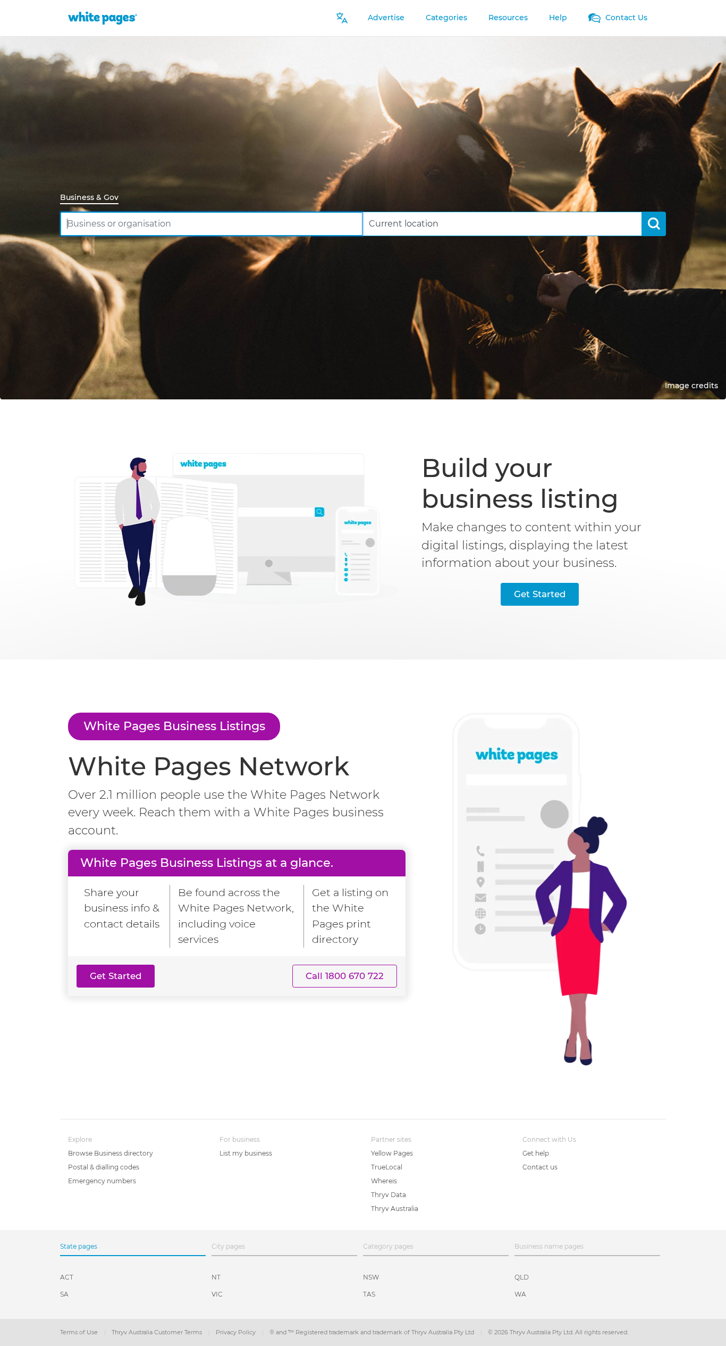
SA (64, 1294)
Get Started (539, 594)
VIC (217, 1294)
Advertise (386, 17)
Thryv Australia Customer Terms (158, 1332)
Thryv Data (388, 1195)
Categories (446, 17)
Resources (508, 17)
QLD (521, 1277)
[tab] (93, 198)
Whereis (384, 1181)
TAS (369, 1294)
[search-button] (653, 223)
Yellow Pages (392, 1153)
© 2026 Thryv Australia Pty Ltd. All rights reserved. (558, 1332)
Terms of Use (79, 1332)
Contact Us (625, 17)
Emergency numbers (102, 1181)
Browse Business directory (110, 1153)
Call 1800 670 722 (345, 976)
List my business (246, 1153)
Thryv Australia (394, 1209)
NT (216, 1277)
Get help (535, 1153)
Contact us (540, 1167)
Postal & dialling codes (103, 1167)
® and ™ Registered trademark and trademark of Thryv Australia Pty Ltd (372, 1332)
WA (520, 1294)
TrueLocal (386, 1167)
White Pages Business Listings (174, 725)
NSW (371, 1277)
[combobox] (211, 223)
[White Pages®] (102, 18)
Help (558, 17)
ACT (66, 1277)
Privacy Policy (236, 1332)
